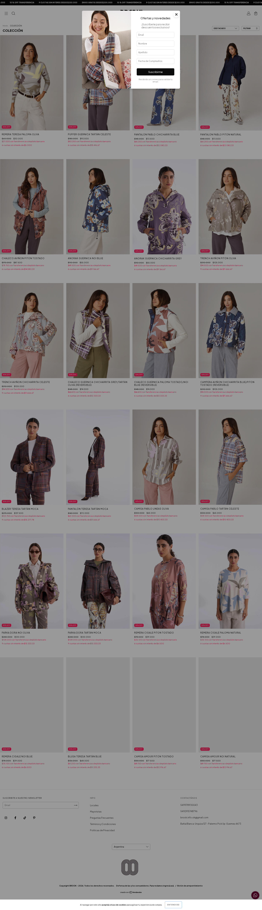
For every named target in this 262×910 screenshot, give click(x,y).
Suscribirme (155, 71)
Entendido (173, 905)
